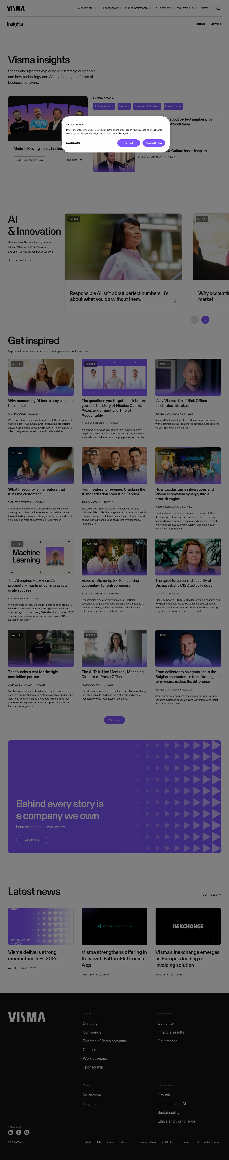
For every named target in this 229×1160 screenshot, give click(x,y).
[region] (115, 134)
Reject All (129, 143)
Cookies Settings (73, 142)
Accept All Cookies (154, 143)
